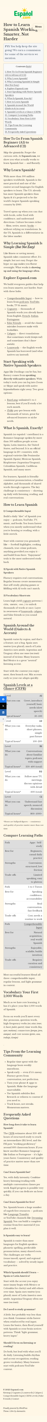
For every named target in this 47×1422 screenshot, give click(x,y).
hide (29, 66)
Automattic (20, 1411)
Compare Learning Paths (19, 115)
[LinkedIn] (3, 712)
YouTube (34, 302)
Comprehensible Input (19, 298)
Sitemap (7, 1393)
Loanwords (13, 347)
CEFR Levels (31, 1396)
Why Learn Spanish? (16, 78)
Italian (34, 316)
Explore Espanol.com (16, 88)
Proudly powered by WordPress (15, 1408)
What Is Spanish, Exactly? (18, 98)
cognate (26, 601)
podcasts (24, 302)
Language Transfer (18, 1214)
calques (38, 611)
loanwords (27, 611)
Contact (15, 1399)
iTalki (10, 410)
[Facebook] (3, 699)
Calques (11, 333)
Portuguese (13, 319)
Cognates (12, 309)
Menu (38, 26)
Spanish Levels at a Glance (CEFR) (23, 112)
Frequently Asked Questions (20, 132)
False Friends (14, 323)
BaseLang (12, 400)
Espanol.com (17, 1390)
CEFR (11, 1133)
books (31, 225)
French (26, 316)
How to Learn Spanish (17, 102)
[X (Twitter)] (3, 706)
